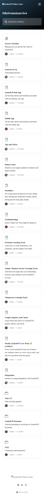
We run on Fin (23, 492)
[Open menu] (39, 4)
